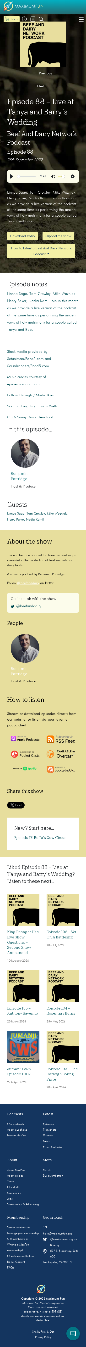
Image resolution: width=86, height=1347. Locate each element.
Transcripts (49, 1129)
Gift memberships (17, 1239)
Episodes (48, 1124)
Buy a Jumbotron (53, 1175)
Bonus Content (16, 1262)
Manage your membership (23, 1233)
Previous (43, 73)
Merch (46, 1170)
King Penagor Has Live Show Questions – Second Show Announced (23, 942)
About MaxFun (16, 1170)
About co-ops (15, 1175)
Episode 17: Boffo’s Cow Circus (40, 838)
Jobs (10, 1198)
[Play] (11, 176)
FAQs (10, 1267)
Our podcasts (15, 1124)
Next (43, 86)
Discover (48, 1135)
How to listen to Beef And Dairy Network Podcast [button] (41, 251)
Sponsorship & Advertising (23, 1204)
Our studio (13, 1187)
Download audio (22, 236)
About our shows (17, 1129)
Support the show (58, 236)
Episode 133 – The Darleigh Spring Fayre (62, 1074)
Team (10, 1181)
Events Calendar (53, 1147)
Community (14, 1193)
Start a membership (19, 1227)
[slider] (26, 176)
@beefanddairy (28, 583)
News (46, 1141)
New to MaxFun (16, 1135)
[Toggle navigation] (81, 19)
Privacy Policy (43, 1337)
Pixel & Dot (47, 1331)
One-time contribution (20, 1256)
